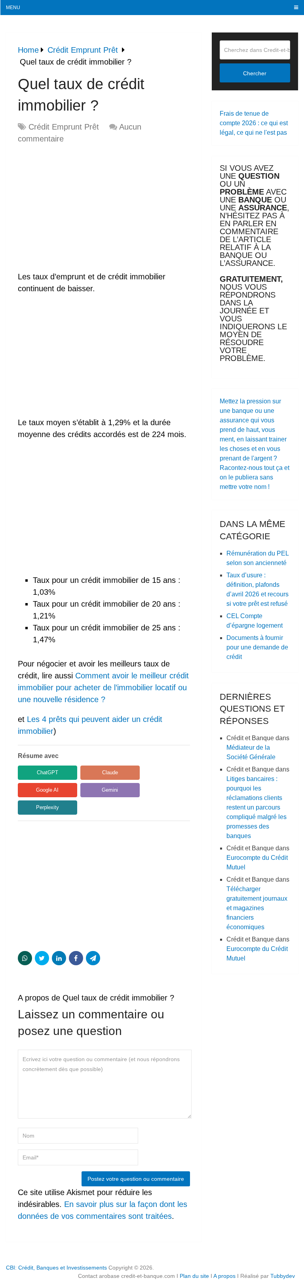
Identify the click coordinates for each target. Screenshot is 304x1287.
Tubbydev (282, 1276)
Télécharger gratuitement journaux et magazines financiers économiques (256, 908)
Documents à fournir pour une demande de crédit (257, 647)
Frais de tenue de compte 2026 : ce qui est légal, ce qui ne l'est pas (254, 123)
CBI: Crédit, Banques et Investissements (56, 1267)
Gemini (110, 790)
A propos (224, 1276)
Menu (13, 7)
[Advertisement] (84, 208)
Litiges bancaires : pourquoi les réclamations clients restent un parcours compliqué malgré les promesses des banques (256, 807)
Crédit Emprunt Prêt (63, 126)
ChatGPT (47, 772)
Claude (110, 772)
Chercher (254, 73)
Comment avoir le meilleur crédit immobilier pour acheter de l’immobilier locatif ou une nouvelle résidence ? (103, 687)
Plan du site (194, 1276)
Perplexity (47, 807)
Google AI (47, 790)
